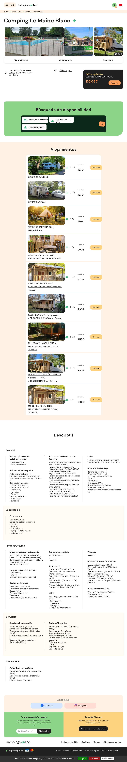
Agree (83, 759)
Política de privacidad (110, 751)
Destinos (86, 742)
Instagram (82, 706)
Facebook (49, 706)
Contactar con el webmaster (93, 729)
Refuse (95, 759)
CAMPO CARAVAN (36, 202)
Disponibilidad (21, 60)
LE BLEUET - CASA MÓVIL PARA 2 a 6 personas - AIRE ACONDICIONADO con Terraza (44, 377)
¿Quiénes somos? (62, 751)
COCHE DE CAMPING (38, 177)
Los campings (16, 11)
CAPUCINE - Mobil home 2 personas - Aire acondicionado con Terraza (45, 286)
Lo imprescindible (69, 742)
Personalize (107, 759)
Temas (97, 742)
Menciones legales (92, 751)
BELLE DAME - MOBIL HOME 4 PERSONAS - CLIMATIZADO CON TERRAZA (43, 346)
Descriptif (108, 60)
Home (6, 11)
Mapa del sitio (77, 751)
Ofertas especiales (112, 742)
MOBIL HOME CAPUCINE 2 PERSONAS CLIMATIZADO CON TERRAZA (42, 409)
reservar (96, 167)
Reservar (114, 83)
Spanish (120, 5)
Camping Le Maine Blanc (33, 11)
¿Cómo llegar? (63, 70)
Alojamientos (65, 60)
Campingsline (27, 5)
